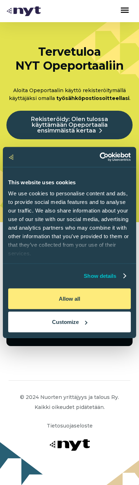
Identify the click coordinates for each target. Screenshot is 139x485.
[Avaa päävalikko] (125, 10)
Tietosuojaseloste (70, 425)
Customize (65, 322)
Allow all (69, 298)
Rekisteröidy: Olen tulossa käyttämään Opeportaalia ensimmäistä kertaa (69, 125)
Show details (100, 276)
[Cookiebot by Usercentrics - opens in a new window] (100, 157)
